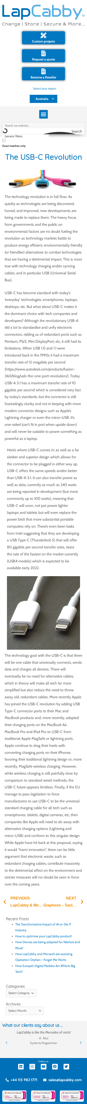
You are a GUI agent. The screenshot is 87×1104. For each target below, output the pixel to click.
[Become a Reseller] (43, 71)
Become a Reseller (43, 77)
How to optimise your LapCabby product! (43, 936)
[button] (43, 114)
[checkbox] (25, 142)
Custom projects (43, 41)
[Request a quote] (43, 53)
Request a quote (43, 59)
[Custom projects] (43, 35)
